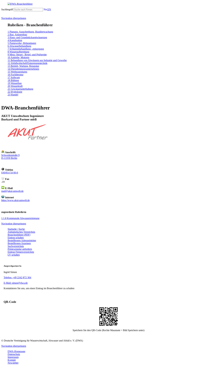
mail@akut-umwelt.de (12, 191)
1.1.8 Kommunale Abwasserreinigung (20, 218)
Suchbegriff (7, 9)
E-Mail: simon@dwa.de (16, 283)
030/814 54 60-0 (9, 172)
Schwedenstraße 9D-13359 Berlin (10, 156)
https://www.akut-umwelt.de (15, 200)
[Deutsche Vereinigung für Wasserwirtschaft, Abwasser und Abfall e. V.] (108, 4)
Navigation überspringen (13, 18)
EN (49, 9)
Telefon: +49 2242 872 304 (17, 277)
